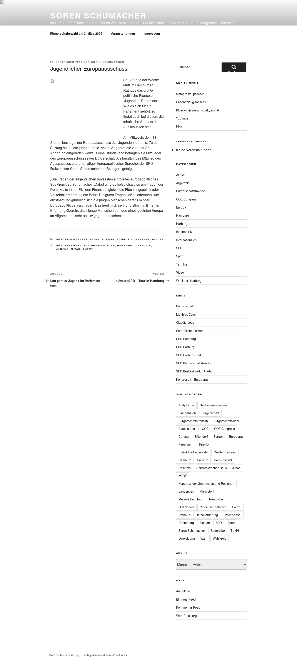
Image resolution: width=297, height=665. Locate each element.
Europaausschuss (99, 245)
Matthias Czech (186, 314)
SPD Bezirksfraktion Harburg (195, 371)
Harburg (181, 223)
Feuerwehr (186, 444)
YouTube (182, 118)
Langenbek (186, 491)
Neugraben (217, 499)
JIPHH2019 (143, 245)
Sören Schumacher (98, 15)
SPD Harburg (185, 347)
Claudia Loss (185, 322)
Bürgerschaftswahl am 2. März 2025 (76, 33)
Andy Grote (186, 405)
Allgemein (183, 183)
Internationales (149, 239)
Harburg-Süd (223, 460)
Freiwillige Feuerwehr (193, 452)
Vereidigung (187, 538)
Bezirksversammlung (214, 405)
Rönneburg (186, 522)
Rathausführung (207, 515)
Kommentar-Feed (188, 607)
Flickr (180, 126)
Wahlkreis (219, 538)
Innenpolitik (184, 231)
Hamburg (124, 239)
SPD (179, 248)
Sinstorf (205, 522)
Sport (180, 256)
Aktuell (180, 175)
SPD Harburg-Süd (188, 355)
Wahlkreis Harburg (189, 280)
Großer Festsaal (225, 452)
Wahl (203, 538)
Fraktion (204, 444)
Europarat (236, 436)
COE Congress (186, 199)
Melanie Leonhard (191, 499)
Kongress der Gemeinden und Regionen (206, 483)
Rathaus (184, 515)
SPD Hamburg (186, 339)
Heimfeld (185, 468)
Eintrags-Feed (186, 599)
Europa (108, 239)
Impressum (151, 33)
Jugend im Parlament (74, 249)
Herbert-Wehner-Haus (211, 468)
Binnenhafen (187, 413)
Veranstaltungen (123, 33)
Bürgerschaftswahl (226, 421)
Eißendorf (201, 436)
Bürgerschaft (69, 245)
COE (205, 428)
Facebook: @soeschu (191, 102)
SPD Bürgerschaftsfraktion (194, 363)
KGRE (183, 475)
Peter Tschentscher (189, 330)
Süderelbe (218, 530)
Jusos (236, 468)
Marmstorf (207, 491)
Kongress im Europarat (192, 379)
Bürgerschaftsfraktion (78, 239)
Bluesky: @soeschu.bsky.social (197, 110)
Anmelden (183, 591)
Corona (184, 436)
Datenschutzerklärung (64, 655)
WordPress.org (186, 615)
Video (180, 272)
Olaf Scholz (186, 507)
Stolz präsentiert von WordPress (105, 655)
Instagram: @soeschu (191, 94)
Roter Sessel (232, 515)
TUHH (234, 530)
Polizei (236, 507)
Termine (181, 264)
